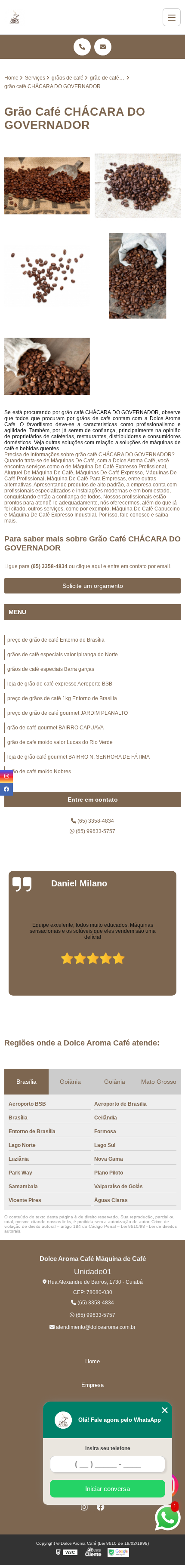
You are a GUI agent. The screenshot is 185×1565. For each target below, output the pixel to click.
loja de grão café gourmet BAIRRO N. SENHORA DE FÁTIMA (78, 757)
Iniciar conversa (107, 1488)
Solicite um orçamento (92, 585)
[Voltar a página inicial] (14, 17)
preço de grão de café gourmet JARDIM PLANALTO (67, 713)
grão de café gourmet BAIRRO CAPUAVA (55, 728)
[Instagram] (84, 1506)
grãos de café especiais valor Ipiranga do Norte (62, 655)
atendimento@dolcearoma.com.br (95, 1327)
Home (92, 1361)
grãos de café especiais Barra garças (50, 669)
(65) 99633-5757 (94, 831)
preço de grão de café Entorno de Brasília (56, 640)
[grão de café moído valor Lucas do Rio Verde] (47, 276)
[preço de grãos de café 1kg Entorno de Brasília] (47, 366)
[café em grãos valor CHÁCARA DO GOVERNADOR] (47, 186)
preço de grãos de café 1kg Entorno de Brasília (62, 698)
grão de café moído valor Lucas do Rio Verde (60, 742)
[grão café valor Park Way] (138, 186)
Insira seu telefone (107, 1448)
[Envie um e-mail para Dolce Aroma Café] (102, 46)
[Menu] (172, 17)
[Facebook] (100, 1506)
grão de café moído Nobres (39, 772)
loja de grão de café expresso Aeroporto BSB (59, 684)
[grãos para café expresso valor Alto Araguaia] (138, 276)
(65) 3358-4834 (50, 566)
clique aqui (89, 566)
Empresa (92, 1385)
